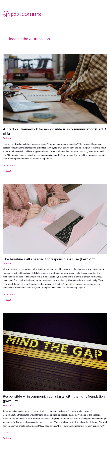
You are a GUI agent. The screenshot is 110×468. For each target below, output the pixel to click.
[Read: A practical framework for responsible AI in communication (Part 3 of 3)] (55, 88)
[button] (106, 13)
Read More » (9, 165)
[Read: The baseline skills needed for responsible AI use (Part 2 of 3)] (55, 218)
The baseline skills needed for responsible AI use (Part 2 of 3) (51, 259)
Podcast (7, 138)
